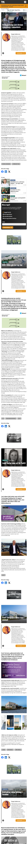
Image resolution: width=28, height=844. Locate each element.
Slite (19, 418)
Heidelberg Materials (11, 418)
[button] (14, 705)
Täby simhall (18, 749)
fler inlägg (20, 53)
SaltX (3, 575)
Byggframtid (7, 212)
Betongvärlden (8, 214)
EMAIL (3, 222)
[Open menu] (25, 2)
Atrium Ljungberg (6, 163)
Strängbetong (16, 163)
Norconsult (10, 749)
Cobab (3, 749)
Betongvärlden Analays (10, 218)
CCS (3, 418)
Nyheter (5, 21)
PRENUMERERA (6, 227)
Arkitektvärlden (8, 216)
